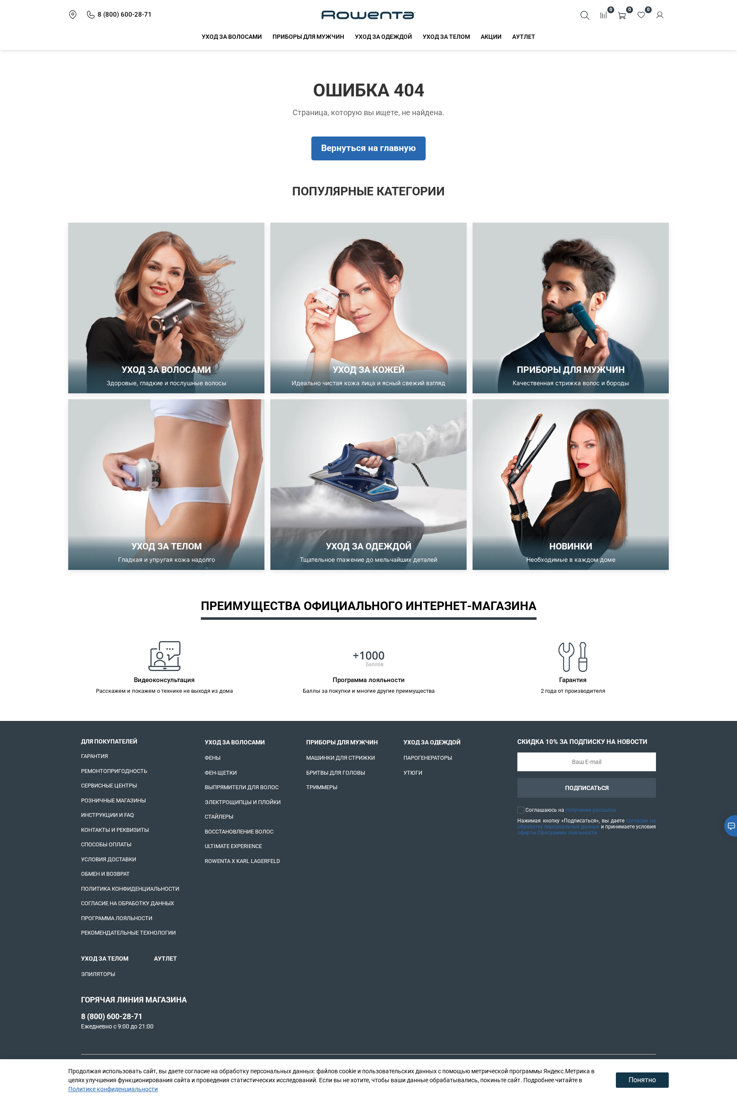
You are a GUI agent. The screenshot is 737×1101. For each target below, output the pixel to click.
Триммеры (321, 787)
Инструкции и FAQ (107, 815)
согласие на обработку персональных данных (586, 824)
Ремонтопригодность (114, 771)
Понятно (642, 1080)
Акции (491, 36)
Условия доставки (108, 859)
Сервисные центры (109, 785)
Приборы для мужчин (308, 36)
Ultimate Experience (233, 846)
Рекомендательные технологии (128, 933)
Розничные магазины (113, 800)
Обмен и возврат (105, 874)
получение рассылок (591, 810)
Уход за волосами (232, 36)
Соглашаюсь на (570, 810)
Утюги (412, 773)
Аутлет (523, 36)
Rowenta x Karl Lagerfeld (242, 861)
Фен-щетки (221, 773)
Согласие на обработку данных (127, 903)
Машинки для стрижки (340, 758)
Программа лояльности (116, 918)
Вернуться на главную (368, 148)
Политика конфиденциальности (130, 889)
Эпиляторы (98, 974)
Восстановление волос (239, 831)
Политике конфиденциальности (113, 1089)
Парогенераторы (427, 758)
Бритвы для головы (335, 773)
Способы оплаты (106, 844)
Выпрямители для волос (242, 787)
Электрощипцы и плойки (243, 802)
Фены (213, 758)
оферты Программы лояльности (557, 833)
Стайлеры (219, 816)
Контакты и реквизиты (115, 830)
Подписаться (587, 787)
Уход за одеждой (383, 36)
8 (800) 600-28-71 (111, 1016)
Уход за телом (446, 36)
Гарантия (94, 756)
